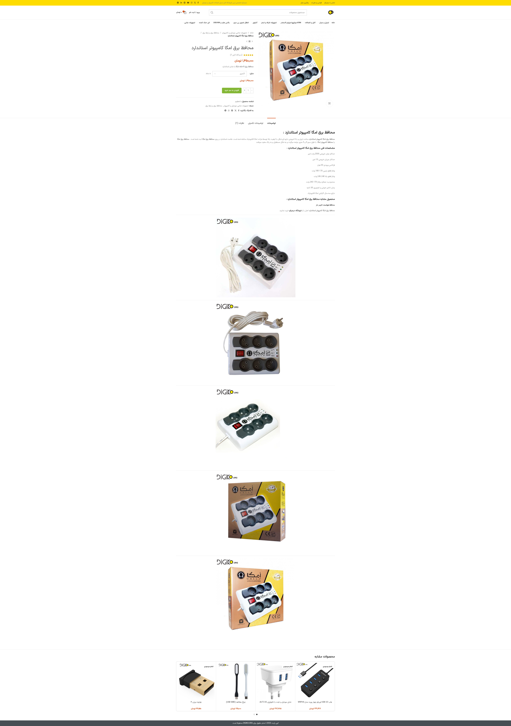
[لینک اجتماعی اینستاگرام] (191, 3)
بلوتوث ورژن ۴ (196, 702)
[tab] (271, 122)
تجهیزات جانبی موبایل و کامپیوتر (234, 33)
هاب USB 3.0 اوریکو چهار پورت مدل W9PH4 (315, 702)
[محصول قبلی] (252, 41)
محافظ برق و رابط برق (211, 33)
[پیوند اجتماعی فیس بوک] (198, 3)
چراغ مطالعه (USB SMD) (236, 702)
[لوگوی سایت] (325, 12)
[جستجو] (212, 12)
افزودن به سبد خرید (232, 90)
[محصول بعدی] (247, 41)
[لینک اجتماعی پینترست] (184, 3)
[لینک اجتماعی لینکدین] (181, 3)
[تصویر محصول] (315, 681)
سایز (252, 73)
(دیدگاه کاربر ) (236, 55)
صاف (207, 74)
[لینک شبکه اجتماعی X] (195, 3)
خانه (252, 33)
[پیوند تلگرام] (178, 3)
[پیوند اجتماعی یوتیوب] (188, 3)
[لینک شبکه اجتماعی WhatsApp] (228, 111)
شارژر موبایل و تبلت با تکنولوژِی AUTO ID (275, 702)
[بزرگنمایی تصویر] (329, 103)
